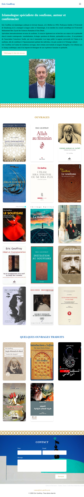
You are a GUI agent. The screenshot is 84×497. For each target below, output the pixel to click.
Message (20, 457)
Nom (19, 448)
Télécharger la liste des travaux (14, 53)
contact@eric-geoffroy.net (42, 490)
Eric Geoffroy (8, 4)
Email (44, 448)
